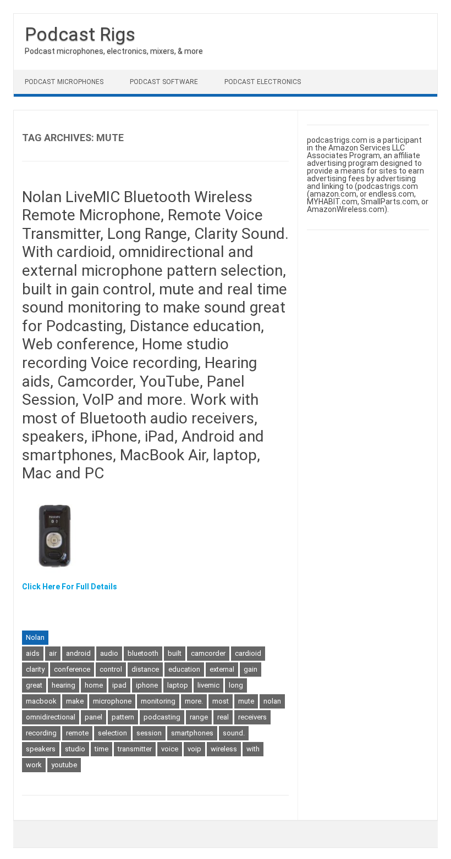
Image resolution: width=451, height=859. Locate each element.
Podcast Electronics (262, 82)
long (236, 685)
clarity (35, 669)
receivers (252, 717)
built (175, 653)
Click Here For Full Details (69, 586)
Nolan (35, 637)
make (75, 701)
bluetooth (143, 653)
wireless (224, 749)
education (184, 669)
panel (93, 717)
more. (194, 701)
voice (169, 749)
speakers (41, 749)
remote (77, 733)
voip (194, 749)
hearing (63, 685)
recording (41, 733)
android (78, 653)
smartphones (192, 733)
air (53, 653)
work (34, 765)
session (149, 733)
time (101, 749)
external (222, 669)
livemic (208, 685)
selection (112, 733)
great (34, 685)
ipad (119, 685)
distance (145, 669)
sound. (234, 733)
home (94, 685)
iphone (147, 685)
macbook (41, 701)
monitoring (158, 701)
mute (246, 701)
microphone (112, 701)
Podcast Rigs (80, 34)
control (111, 669)
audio (109, 653)
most (220, 701)
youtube (64, 765)
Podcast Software (164, 82)
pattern (123, 717)
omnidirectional (50, 717)
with (253, 749)
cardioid (248, 653)
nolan (272, 701)
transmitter (135, 749)
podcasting (162, 717)
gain (250, 669)
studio (75, 749)
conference (72, 669)
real (223, 717)
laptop (177, 685)
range (199, 717)
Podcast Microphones (64, 82)
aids (33, 653)
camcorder (208, 653)
